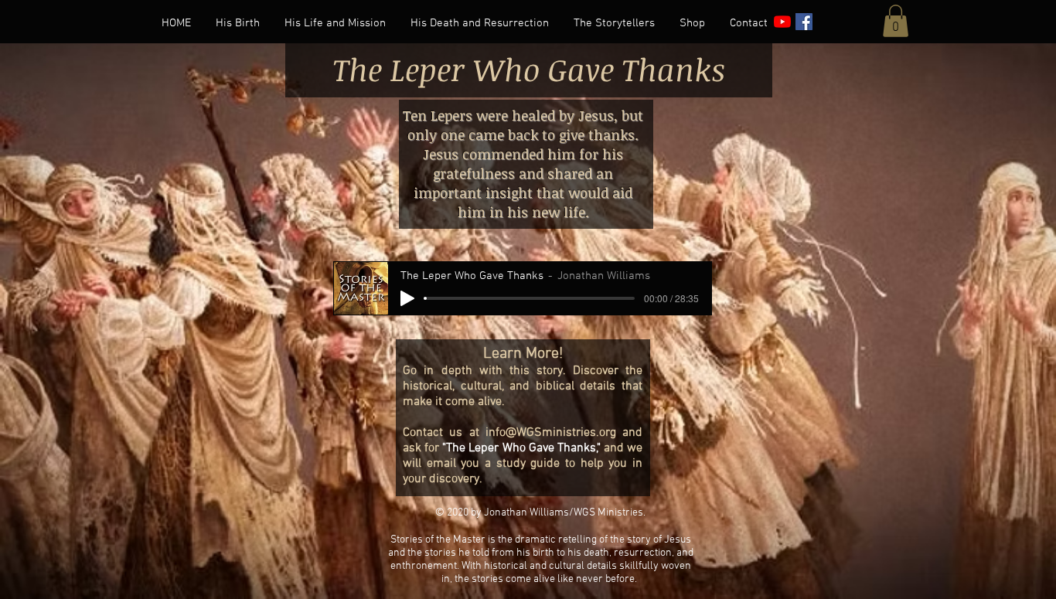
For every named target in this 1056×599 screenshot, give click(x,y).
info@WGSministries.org (550, 433)
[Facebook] (803, 21)
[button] (895, 21)
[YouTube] (782, 21)
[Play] (407, 298)
